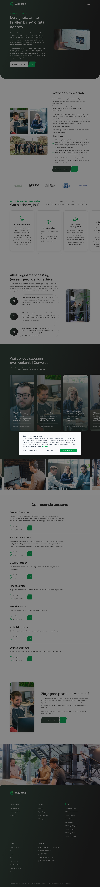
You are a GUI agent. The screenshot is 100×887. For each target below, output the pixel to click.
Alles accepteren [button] (68, 450)
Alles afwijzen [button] (51, 450)
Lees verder (45, 446)
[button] (30, 450)
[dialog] (50, 443)
